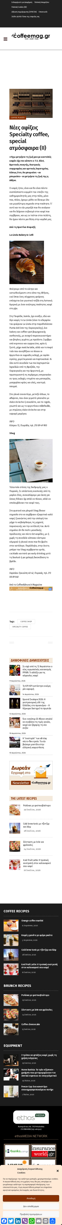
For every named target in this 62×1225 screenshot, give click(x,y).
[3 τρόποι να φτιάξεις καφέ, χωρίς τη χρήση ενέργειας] (11, 1059)
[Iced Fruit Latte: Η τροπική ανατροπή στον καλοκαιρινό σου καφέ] (14, 864)
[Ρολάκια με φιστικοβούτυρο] (14, 809)
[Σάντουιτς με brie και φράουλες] (14, 846)
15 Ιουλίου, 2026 (28, 1029)
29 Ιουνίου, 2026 (29, 1063)
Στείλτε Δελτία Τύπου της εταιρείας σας (26, 17)
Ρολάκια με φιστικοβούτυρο (36, 805)
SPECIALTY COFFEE (20, 627)
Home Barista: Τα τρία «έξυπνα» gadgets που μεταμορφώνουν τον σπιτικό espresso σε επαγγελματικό (39, 1072)
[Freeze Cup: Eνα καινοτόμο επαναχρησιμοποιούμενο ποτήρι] (11, 1091)
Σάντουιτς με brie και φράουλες (36, 1009)
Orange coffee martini (32, 920)
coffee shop (26, 622)
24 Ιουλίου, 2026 (32, 849)
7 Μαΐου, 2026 (28, 1094)
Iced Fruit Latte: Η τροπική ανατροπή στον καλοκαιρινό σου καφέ (37, 863)
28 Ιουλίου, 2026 (32, 831)
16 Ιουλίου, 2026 (32, 870)
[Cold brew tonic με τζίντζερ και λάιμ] (14, 828)
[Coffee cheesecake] (11, 1029)
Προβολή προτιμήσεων (31, 1214)
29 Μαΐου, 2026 (28, 1080)
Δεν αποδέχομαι (31, 1206)
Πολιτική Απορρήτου (41, 2)
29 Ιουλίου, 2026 (32, 809)
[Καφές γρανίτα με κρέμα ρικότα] (11, 940)
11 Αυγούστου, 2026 (30, 925)
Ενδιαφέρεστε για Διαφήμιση (22, 2)
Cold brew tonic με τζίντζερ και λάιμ (38, 949)
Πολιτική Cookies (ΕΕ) (19, 7)
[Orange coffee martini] (11, 925)
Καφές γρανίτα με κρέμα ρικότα (36, 935)
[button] (57, 1170)
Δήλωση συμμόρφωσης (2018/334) (24, 12)
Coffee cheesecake (30, 1024)
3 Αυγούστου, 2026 (29, 940)
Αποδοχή (31, 1198)
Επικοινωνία (43, 12)
